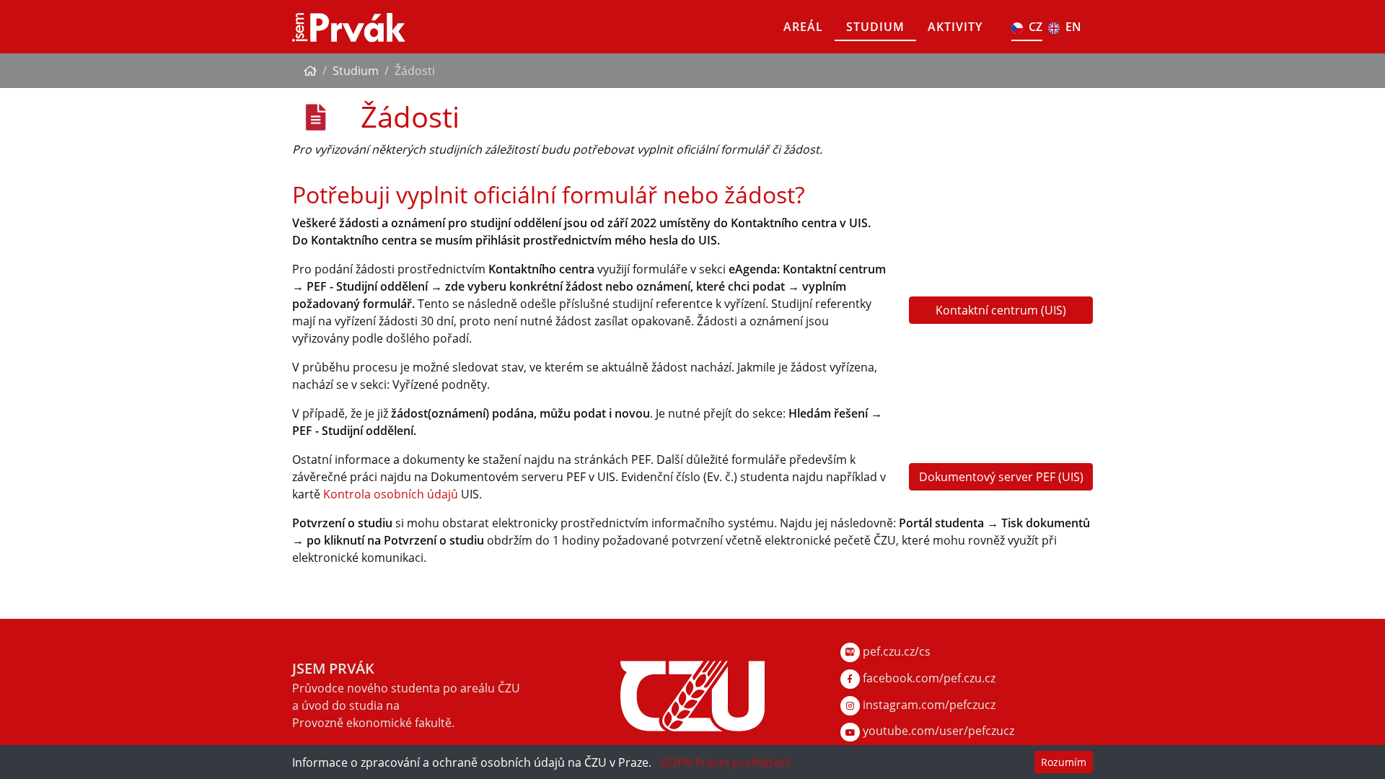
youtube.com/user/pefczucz (937, 731)
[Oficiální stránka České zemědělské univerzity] (692, 695)
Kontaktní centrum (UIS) (1001, 310)
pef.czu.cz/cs (895, 651)
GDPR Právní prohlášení (725, 762)
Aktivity (955, 27)
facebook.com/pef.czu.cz (927, 678)
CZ (1035, 27)
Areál (803, 27)
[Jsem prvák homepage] (348, 27)
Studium (875, 27)
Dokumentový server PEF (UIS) (1001, 477)
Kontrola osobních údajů (390, 494)
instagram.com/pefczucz (927, 705)
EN (1073, 27)
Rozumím (1063, 762)
